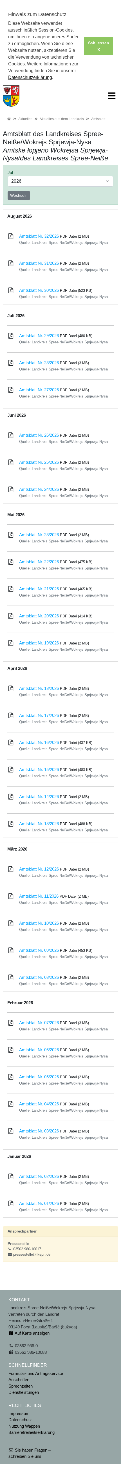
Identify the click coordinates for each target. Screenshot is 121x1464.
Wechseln (19, 195)
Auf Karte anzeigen (32, 1333)
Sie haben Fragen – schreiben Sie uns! (29, 1453)
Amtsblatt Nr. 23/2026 (39, 534)
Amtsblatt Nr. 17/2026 (39, 715)
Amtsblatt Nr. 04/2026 (39, 1103)
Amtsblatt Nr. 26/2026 (39, 435)
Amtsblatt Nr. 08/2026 (39, 977)
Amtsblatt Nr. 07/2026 (39, 1022)
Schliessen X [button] (98, 46)
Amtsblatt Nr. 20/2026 (39, 615)
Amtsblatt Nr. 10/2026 (39, 923)
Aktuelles (25, 119)
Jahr (12, 172)
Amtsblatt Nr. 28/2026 (39, 362)
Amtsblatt (98, 119)
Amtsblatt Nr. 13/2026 (39, 823)
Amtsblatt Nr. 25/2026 (39, 462)
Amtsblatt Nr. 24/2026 (39, 489)
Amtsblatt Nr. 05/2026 (39, 1076)
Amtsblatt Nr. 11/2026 (39, 896)
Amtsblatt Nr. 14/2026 (39, 796)
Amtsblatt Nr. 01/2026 (39, 1203)
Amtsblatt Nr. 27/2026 (39, 389)
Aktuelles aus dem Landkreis (62, 119)
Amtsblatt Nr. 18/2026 (39, 688)
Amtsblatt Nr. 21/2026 (39, 588)
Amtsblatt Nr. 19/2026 (39, 643)
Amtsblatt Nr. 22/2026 (39, 561)
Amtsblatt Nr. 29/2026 (39, 335)
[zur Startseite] (11, 95)
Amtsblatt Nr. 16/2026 (39, 742)
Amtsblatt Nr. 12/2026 (39, 869)
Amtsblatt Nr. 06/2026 (39, 1049)
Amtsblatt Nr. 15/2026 (39, 769)
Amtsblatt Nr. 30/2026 (39, 290)
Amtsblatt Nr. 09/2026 (39, 950)
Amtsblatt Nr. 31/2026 (39, 263)
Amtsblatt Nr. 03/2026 (39, 1131)
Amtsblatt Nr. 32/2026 (39, 236)
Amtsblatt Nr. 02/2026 (39, 1176)
